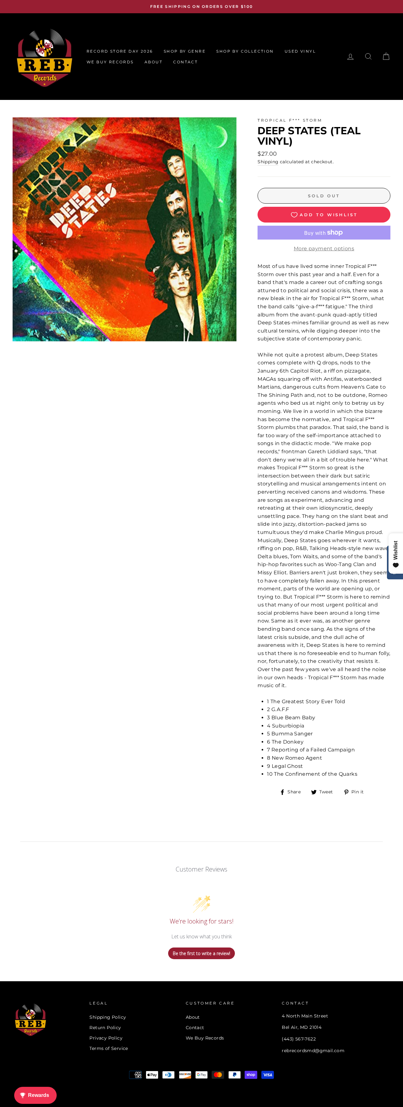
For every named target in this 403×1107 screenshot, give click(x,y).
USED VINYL (300, 51)
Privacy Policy (105, 1037)
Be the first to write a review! (201, 953)
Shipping (268, 161)
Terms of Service (108, 1048)
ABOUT (153, 62)
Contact (195, 1027)
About (193, 1017)
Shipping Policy (107, 1017)
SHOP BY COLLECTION (245, 51)
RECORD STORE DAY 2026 (120, 51)
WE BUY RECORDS (110, 62)
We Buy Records (205, 1037)
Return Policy (105, 1027)
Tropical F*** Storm (290, 120)
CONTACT (185, 62)
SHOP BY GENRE (185, 51)
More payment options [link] (324, 249)
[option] (201, 6)
